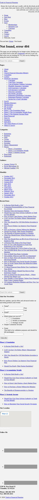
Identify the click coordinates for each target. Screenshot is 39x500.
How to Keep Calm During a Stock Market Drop (20, 216)
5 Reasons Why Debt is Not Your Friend (17, 243)
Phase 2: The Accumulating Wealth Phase (18, 112)
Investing (7, 143)
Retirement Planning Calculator (18, 97)
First (25, 308)
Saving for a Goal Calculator (17, 99)
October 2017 (8, 176)
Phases (6, 147)
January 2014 (8, 193)
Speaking (7, 120)
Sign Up (7, 118)
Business (7, 135)
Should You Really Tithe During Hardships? (18, 231)
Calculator (11, 80)
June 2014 (7, 184)
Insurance (7, 141)
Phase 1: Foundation (15, 149)
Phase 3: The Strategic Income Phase (16, 114)
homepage (21, 53)
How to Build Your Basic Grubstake (16, 254)
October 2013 (8, 197)
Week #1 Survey (9, 125)
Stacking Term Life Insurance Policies (16, 211)
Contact (6, 77)
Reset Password (9, 116)
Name (6, 306)
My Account (8, 107)
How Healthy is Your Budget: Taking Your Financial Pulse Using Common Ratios (21, 279)
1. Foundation (15, 318)
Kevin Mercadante (10, 166)
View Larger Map (5, 428)
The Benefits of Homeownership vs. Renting (19, 233)
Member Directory (10, 103)
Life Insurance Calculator (16, 90)
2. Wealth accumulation (18, 320)
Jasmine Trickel (9, 164)
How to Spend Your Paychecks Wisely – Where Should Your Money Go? (20, 275)
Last (25, 310)
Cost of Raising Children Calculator (20, 84)
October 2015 (8, 180)
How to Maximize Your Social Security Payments (20, 261)
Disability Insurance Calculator (18, 86)
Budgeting (7, 134)
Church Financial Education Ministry (16, 73)
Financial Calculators (11, 78)
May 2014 (7, 186)
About (6, 69)
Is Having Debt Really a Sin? (13, 205)
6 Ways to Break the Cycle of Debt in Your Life (19, 248)
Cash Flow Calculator (15, 82)
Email (6, 312)
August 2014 (8, 182)
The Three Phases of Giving (13, 123)
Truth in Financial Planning (9, 2)
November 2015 (9, 178)
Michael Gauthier (10, 168)
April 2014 (7, 187)
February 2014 (9, 191)
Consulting (7, 75)
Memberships (8, 105)
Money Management (11, 145)
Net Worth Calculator (15, 93)
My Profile (7, 108)
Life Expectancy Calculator (17, 88)
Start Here (7, 122)
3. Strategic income (17, 323)
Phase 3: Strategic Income (16, 152)
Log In (6, 101)
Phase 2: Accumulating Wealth (18, 150)
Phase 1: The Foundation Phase (14, 110)
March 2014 (8, 189)
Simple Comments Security (13, 324)
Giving (6, 139)
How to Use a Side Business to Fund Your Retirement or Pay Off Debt (18, 245)
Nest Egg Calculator (15, 92)
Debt (5, 137)
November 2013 (9, 195)
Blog (5, 71)
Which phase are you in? (12, 316)
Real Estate (8, 154)
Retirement (7, 156)
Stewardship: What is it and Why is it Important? (20, 256)
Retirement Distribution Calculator (19, 95)
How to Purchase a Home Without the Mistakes (19, 229)
